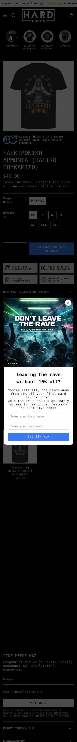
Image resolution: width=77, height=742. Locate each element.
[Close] (68, 303)
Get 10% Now (38, 437)
